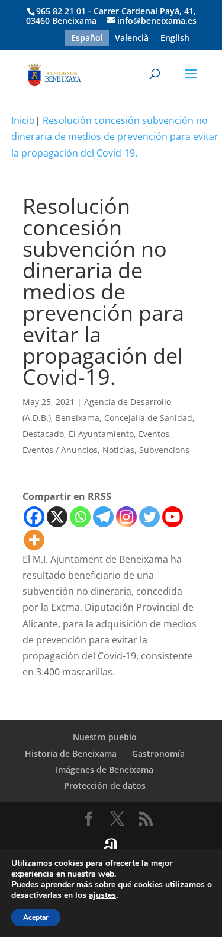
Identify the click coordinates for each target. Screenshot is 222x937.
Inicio (23, 120)
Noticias (118, 449)
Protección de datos (105, 785)
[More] (34, 540)
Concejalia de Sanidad (148, 417)
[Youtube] (172, 516)
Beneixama (77, 417)
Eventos (154, 433)
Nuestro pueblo (105, 736)
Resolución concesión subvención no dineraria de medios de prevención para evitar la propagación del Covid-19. (114, 136)
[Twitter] (149, 516)
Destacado (43, 433)
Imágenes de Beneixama (104, 769)
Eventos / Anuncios (60, 449)
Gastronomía (158, 753)
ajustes (102, 895)
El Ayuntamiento (101, 433)
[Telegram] (103, 516)
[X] (57, 516)
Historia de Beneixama (71, 753)
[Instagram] (126, 516)
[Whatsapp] (80, 516)
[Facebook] (34, 516)
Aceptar (36, 917)
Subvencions (164, 449)
